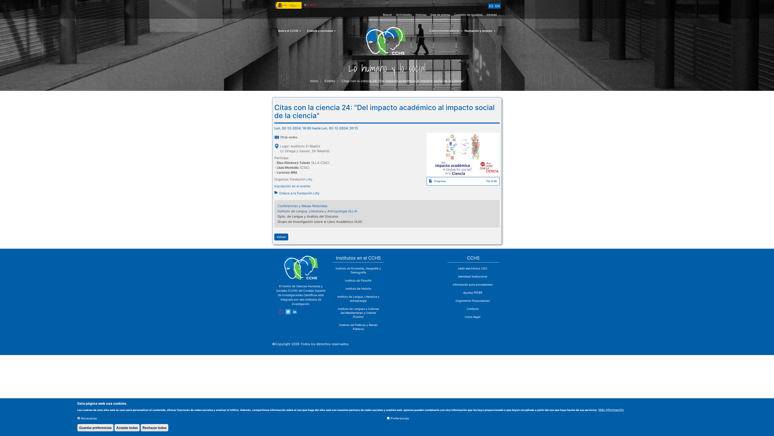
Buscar (387, 14)
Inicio (314, 81)
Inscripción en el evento (292, 186)
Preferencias (400, 418)
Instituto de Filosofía (358, 280)
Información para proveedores (473, 284)
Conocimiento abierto (444, 30)
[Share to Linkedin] (294, 312)
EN (497, 6)
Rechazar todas (154, 427)
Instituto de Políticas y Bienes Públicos (358, 327)
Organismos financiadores (473, 300)
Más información (611, 410)
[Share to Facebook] (281, 312)
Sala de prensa (440, 14)
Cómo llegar (473, 317)
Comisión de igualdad (468, 14)
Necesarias (89, 418)
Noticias (421, 14)
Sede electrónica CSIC (473, 268)
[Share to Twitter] (288, 312)
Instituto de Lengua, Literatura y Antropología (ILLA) (318, 211)
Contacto (473, 308)
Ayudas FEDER (472, 292)
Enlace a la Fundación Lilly (299, 193)
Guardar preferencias (95, 427)
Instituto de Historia (358, 288)
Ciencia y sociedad (320, 30)
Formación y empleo (478, 30)
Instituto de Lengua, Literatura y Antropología (358, 298)
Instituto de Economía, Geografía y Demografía (358, 270)
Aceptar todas (127, 427)
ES (491, 6)
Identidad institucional (472, 276)
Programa (440, 181)
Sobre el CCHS (288, 30)
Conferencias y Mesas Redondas (302, 206)
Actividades (404, 14)
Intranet (492, 14)
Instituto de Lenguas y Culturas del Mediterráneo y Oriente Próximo (358, 313)
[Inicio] (387, 41)
